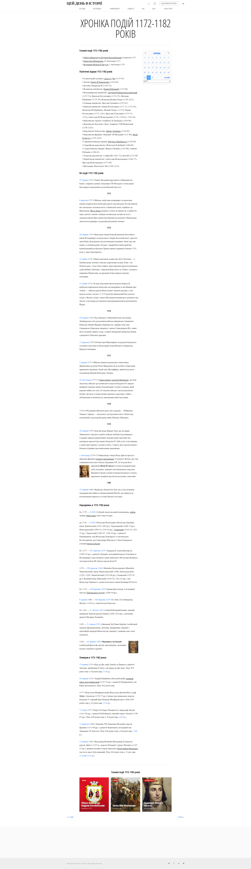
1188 (180, 817)
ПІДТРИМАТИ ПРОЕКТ (169, 3)
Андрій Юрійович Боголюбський (122, 92)
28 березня (100, 599)
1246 (100, 568)
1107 (121, 717)
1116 (105, 671)
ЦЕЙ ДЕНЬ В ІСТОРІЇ (84, 3)
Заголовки (97, 8)
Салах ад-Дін (109, 78)
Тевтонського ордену (95, 592)
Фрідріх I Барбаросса (117, 141)
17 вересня (84, 342)
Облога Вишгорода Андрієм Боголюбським (103, 57)
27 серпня (83, 180)
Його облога (95, 210)
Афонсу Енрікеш (113, 131)
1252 (98, 624)
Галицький (118, 529)
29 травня (83, 317)
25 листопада (85, 379)
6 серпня (83, 599)
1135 (105, 703)
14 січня (83, 755)
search (149, 4)
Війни (84, 780)
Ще (154, 8)
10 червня (83, 430)
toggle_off (183, 3)
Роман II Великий (111, 89)
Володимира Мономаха (127, 748)
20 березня (95, 589)
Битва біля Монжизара (93, 61)
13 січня (83, 710)
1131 (89, 755)
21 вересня (95, 550)
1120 (135, 731)
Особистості (149, 780)
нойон (132, 512)
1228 (92, 522)
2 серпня (83, 362)
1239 (103, 589)
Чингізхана (91, 515)
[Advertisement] (157, 117)
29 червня (83, 234)
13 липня (83, 283)
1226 (98, 641)
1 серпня (91, 624)
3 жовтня (92, 641)
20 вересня (92, 568)
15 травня (83, 664)
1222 (101, 610)
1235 (103, 550)
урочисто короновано (104, 458)
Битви (115, 780)
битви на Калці (93, 543)
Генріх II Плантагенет (99, 82)
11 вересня (84, 724)
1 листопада (84, 455)
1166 (71, 817)
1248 (93, 512)
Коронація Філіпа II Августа (96, 64)
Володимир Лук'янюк (95, 863)
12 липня (83, 259)
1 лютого (95, 610)
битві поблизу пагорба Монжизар (114, 379)
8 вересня (83, 200)
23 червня (83, 489)
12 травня (83, 741)
